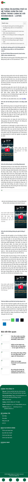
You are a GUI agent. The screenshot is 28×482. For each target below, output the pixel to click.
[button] (23, 23)
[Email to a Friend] (22, 320)
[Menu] (26, 2)
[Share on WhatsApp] (12, 320)
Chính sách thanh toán (7, 430)
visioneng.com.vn (17, 406)
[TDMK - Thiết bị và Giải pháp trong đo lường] (11, 2)
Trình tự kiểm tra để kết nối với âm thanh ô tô (13, 43)
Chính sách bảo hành (7, 437)
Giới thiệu (4, 416)
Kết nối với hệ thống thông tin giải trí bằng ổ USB (13, 40)
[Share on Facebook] (17, 320)
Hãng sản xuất (5, 420)
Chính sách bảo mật (7, 435)
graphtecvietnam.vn (9, 408)
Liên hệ (4, 423)
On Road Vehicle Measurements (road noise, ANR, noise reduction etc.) (13, 32)
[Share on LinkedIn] (4, 324)
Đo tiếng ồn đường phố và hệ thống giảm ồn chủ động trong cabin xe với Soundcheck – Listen (13, 27)
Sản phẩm (4, 418)
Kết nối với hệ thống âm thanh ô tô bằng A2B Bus (13, 35)
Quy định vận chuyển (7, 432)
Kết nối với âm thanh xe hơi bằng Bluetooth (13, 38)
